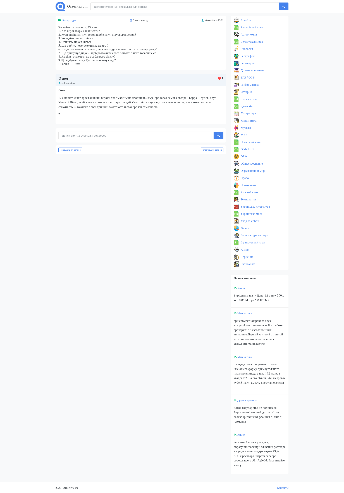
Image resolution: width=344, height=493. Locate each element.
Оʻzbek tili (247, 149)
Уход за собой (249, 221)
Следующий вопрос (212, 150)
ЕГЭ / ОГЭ (247, 77)
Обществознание (251, 163)
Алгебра (246, 20)
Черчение (246, 257)
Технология (248, 199)
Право (244, 178)
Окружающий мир (252, 171)
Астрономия (248, 34)
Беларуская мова (251, 41)
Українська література (255, 206)
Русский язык (249, 192)
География (247, 56)
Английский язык (251, 27)
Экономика (247, 264)
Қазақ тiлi (246, 106)
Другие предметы (252, 70)
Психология (248, 185)
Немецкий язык (250, 142)
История (246, 92)
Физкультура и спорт (254, 235)
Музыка (245, 127)
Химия (244, 249)
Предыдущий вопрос (70, 150)
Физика (245, 228)
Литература (69, 20)
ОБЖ (243, 156)
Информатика (249, 84)
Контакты (282, 487)
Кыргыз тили (248, 99)
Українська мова (251, 214)
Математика (248, 120)
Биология (246, 49)
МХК (243, 135)
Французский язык (252, 242)
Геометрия (247, 63)
